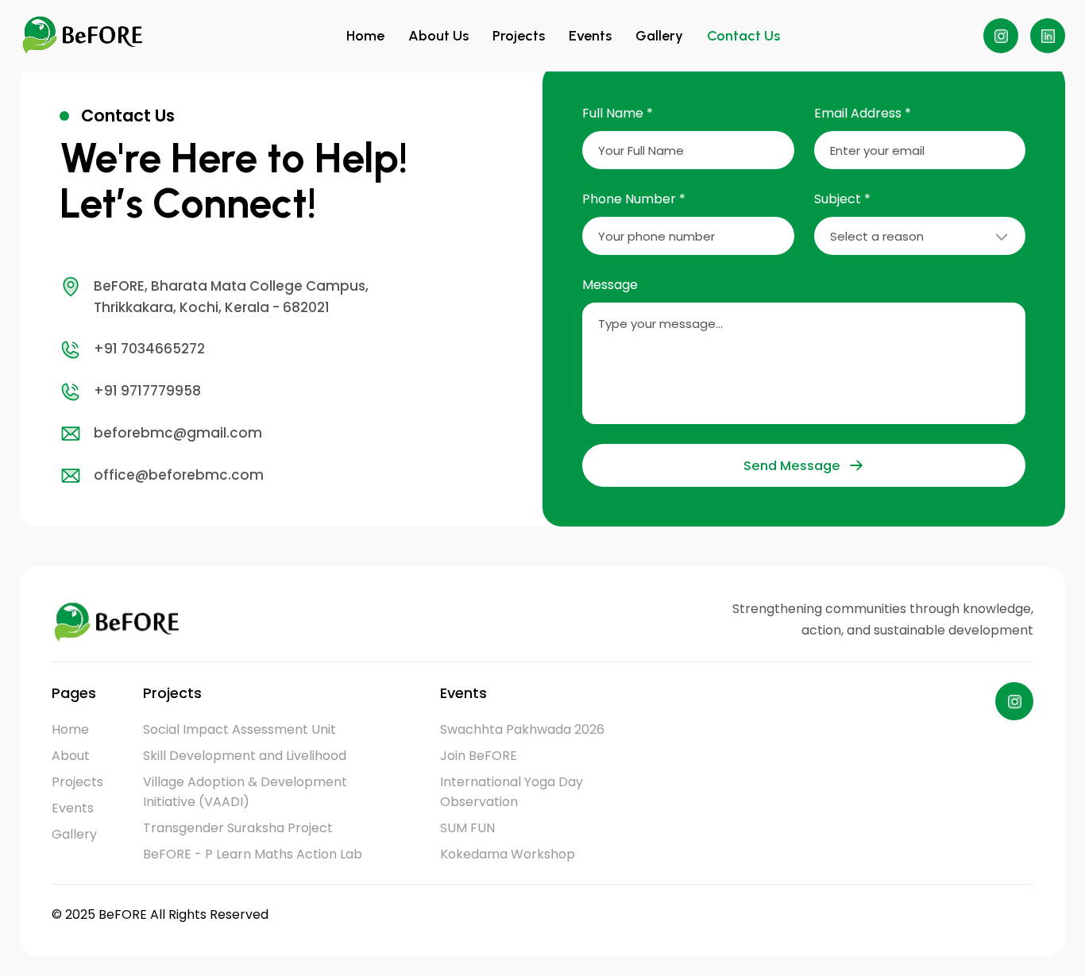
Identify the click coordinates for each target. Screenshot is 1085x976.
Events (590, 35)
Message (610, 285)
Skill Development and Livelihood (244, 755)
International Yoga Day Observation (511, 792)
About (71, 755)
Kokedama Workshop (507, 854)
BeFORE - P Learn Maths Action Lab (252, 854)
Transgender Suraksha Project (238, 828)
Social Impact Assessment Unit (239, 729)
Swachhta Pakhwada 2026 (522, 729)
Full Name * (617, 113)
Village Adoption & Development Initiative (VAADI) (245, 792)
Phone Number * (633, 199)
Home (365, 35)
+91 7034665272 (149, 348)
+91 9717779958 (147, 390)
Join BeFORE (478, 755)
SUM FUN (467, 828)
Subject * (842, 199)
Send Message (791, 466)
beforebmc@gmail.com (178, 432)
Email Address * (862, 113)
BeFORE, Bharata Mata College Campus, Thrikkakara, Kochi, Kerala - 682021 (231, 296)
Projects (518, 35)
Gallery (659, 35)
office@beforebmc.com (179, 474)
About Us (438, 35)
